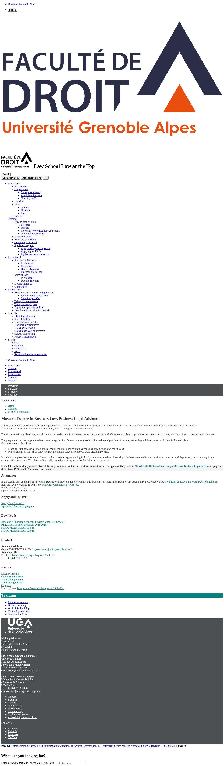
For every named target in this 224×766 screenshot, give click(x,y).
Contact (18, 216)
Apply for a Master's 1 (12, 503)
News (17, 204)
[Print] (8, 589)
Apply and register (24, 245)
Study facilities (22, 319)
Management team (30, 192)
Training (12, 218)
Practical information (31, 271)
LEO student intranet (25, 316)
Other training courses (32, 233)
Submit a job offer (30, 298)
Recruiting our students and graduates (33, 292)
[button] (31, 178)
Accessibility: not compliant (22, 717)
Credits (11, 702)
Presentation (20, 186)
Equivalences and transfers (35, 254)
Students (12, 313)
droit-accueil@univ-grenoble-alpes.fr (20, 670)
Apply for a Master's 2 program (17, 506)
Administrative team (31, 195)
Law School (14, 183)
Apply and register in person (35, 248)
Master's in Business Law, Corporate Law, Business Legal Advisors (173, 466)
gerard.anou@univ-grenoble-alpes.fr (53, 549)
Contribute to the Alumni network (31, 310)
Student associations (24, 333)
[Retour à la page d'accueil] (112, 148)
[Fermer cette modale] (2, 749)
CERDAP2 (20, 348)
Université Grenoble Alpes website (60, 484)
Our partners (20, 286)
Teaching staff (28, 198)
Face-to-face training (25, 221)
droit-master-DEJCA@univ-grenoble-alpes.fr (32, 555)
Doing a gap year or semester (29, 330)
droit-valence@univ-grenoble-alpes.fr (20, 691)
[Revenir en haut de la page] (2, 743)
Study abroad (21, 274)
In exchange (27, 263)
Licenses (25, 224)
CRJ (16, 342)
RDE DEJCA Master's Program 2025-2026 (23, 524)
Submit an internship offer (34, 295)
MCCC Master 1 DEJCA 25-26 (17, 527)
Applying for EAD (31, 251)
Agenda (25, 207)
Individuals (26, 266)
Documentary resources (26, 325)
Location (19, 201)
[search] (71, 763)
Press (23, 213)
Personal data (15, 708)
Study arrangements (11, 582)
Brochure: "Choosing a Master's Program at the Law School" (33, 521)
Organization (21, 189)
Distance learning (23, 236)
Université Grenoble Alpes (21, 360)
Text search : (49, 762)
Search (11, 339)
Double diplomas (30, 269)
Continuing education (25, 242)
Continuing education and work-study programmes (191, 481)
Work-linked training (25, 239)
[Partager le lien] (65, 589)
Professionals (14, 289)
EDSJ (17, 351)
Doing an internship (24, 327)
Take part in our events (26, 301)
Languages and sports (25, 322)
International (14, 257)
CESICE (19, 345)
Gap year (6, 585)
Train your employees (25, 304)
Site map (12, 699)
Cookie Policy (15, 711)
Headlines (26, 210)
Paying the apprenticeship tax (29, 307)
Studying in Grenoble (25, 260)
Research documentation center (30, 354)
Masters (25, 227)
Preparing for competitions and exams (40, 230)
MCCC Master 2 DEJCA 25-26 (17, 530)
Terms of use (14, 705)
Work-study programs (12, 579)
